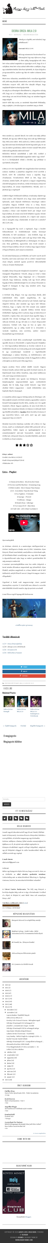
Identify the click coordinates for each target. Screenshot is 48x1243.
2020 (6, 990)
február (10, 1074)
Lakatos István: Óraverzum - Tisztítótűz (20, 1034)
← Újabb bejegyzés (9, 726)
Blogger (28, 1217)
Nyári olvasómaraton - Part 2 (15, 1101)
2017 (6, 999)
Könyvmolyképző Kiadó (12, 683)
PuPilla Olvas (10, 1091)
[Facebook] (10, 818)
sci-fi (32, 683)
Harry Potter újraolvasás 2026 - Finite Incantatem (21, 1093)
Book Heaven (10, 1099)
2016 (6, 1001)
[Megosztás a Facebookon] (11, 688)
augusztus (10, 1058)
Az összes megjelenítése (39, 1133)
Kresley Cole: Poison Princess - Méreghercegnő (23, 1020)
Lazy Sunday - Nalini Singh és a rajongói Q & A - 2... (24, 1036)
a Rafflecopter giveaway (24, 625)
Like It (25, 671)
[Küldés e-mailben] (4, 688)
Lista (25, 903)
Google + (25, 676)
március (10, 1071)
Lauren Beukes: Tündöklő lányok (18, 1015)
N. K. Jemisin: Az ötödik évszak (22, 964)
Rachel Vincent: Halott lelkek (17, 1039)
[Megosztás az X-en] (9, 688)
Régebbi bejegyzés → (37, 726)
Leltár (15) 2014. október (15, 1049)
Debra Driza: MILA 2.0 (24, 31)
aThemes (21, 1237)
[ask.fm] (27, 818)
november (11, 1012)
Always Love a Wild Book (27, 1232)
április (9, 1069)
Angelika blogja (11, 1107)
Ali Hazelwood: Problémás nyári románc (18, 1109)
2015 (6, 1004)
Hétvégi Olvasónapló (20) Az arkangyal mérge (23, 1028)
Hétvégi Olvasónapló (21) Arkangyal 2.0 (20, 1023)
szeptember (11, 1055)
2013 (6, 1080)
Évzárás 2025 (9, 1116)
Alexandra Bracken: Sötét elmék (18, 1044)
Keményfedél (10, 1114)
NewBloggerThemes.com (24, 1240)
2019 (6, 993)
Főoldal (23, 726)
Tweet (25, 667)
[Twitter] (4, 818)
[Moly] (16, 818)
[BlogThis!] (7, 688)
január (9, 1077)
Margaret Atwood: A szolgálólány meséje (26, 920)
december (10, 1010)
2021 (6, 988)
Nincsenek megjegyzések (30, 34)
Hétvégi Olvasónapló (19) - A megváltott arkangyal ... (25, 1042)
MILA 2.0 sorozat (25, 683)
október (10, 1052)
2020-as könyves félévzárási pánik (23, 953)
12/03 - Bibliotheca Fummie (12, 653)
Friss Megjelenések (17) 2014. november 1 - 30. (23, 1047)
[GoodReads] (21, 818)
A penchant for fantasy (14, 1122)
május (9, 1066)
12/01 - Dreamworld (9, 650)
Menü (4, 21)
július (9, 1060)
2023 (6, 985)
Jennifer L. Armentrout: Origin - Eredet (20, 1026)
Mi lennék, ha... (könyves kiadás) (23, 942)
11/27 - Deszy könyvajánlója (12, 644)
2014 (6, 1007)
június (9, 1063)
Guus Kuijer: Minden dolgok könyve (19, 1031)
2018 (6, 996)
